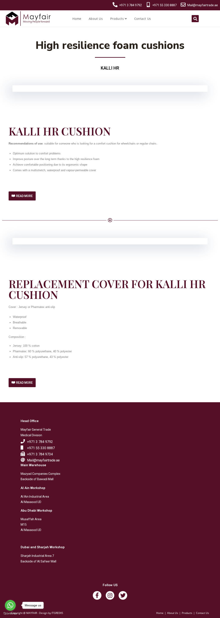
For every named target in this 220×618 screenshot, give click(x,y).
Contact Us (142, 19)
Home (76, 19)
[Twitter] (123, 595)
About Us (96, 19)
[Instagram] (110, 595)
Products (117, 19)
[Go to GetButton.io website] (10, 613)
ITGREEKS (57, 613)
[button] (22, 195)
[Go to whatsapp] (10, 605)
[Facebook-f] (97, 595)
